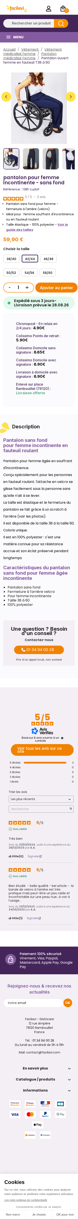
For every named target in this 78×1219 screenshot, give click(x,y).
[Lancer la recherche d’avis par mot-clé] (71, 809)
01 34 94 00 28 (40, 650)
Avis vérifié (20, 829)
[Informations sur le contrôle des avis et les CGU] (62, 738)
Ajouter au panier (56, 287)
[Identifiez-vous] (48, 8)
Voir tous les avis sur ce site (39, 750)
